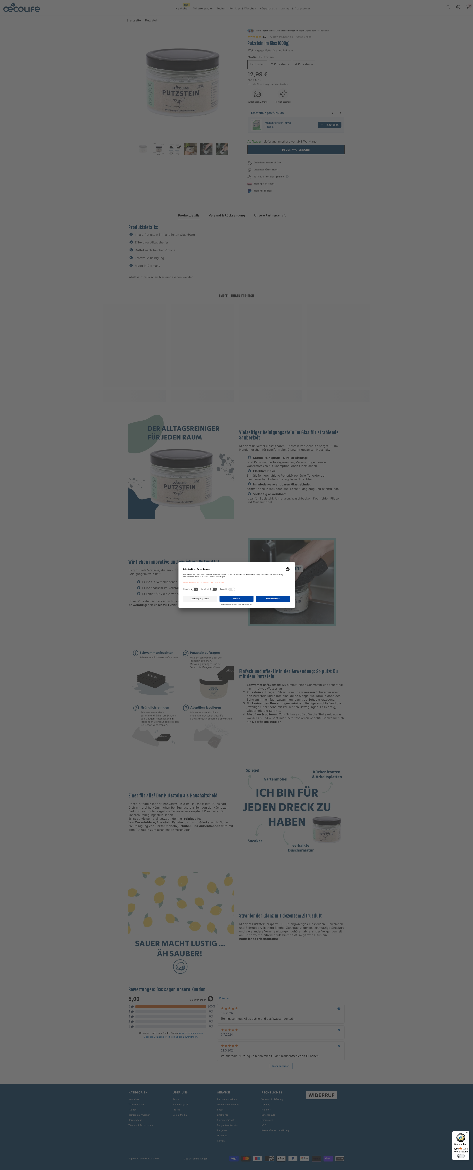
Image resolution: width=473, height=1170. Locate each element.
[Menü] (467, 1133)
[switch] (461, 1156)
